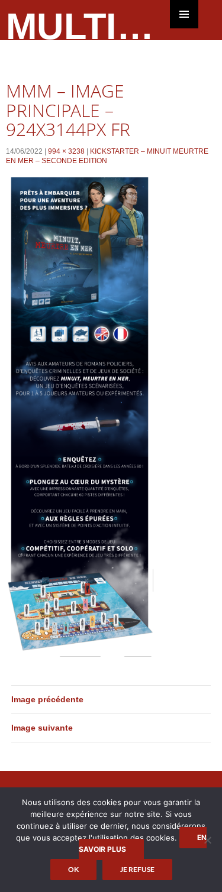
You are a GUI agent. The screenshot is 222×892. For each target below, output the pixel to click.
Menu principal (184, 14)
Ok (73, 869)
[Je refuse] (207, 840)
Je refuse (137, 869)
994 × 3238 (66, 151)
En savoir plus (143, 843)
